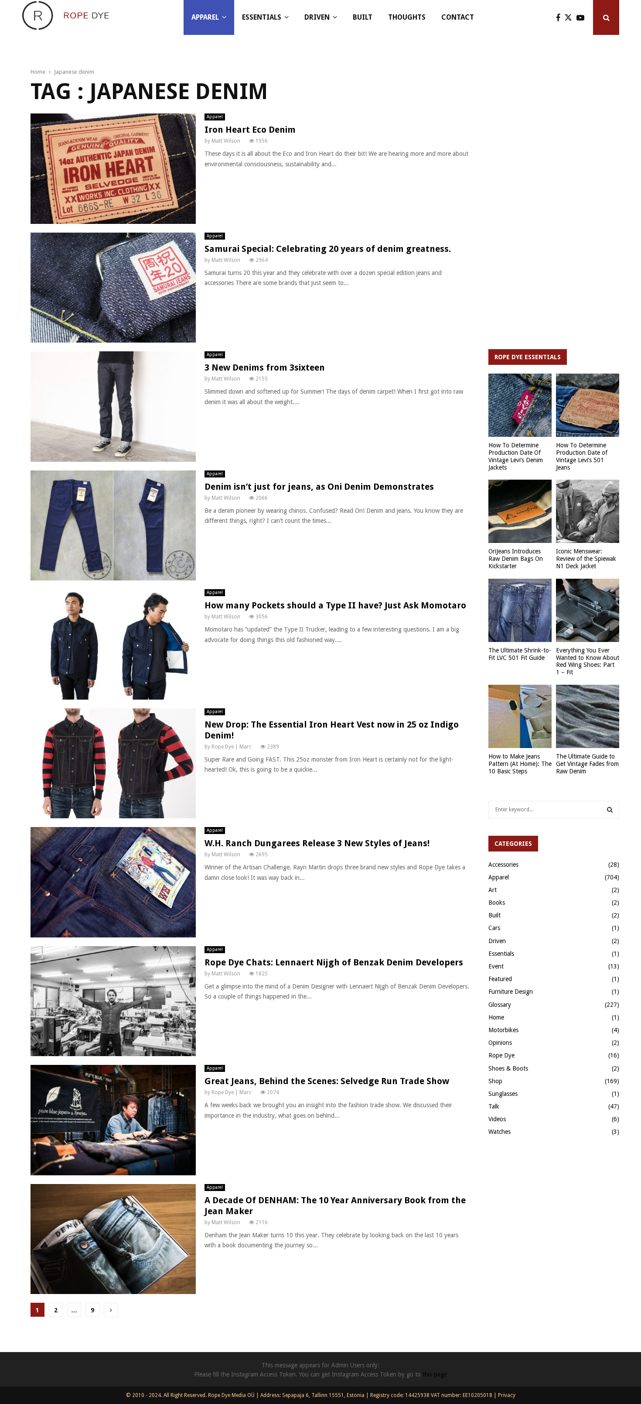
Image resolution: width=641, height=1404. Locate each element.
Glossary (499, 1004)
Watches (499, 1131)
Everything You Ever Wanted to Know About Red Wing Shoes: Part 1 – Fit (587, 661)
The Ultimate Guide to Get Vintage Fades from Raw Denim (587, 764)
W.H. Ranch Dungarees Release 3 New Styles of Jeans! (317, 843)
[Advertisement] (553, 201)
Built (362, 17)
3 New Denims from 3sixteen (265, 367)
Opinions (500, 1042)
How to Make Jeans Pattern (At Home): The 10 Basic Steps (520, 764)
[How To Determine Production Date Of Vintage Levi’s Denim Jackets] (520, 405)
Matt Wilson (225, 141)
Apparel (205, 17)
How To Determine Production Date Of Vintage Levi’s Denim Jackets (515, 456)
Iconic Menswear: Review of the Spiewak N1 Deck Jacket (586, 559)
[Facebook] (560, 17)
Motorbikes (503, 1029)
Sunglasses (503, 1093)
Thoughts (407, 17)
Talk (493, 1106)
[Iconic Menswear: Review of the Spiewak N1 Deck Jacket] (587, 511)
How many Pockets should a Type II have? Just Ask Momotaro (335, 605)
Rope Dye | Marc (231, 747)
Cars (494, 927)
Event (496, 966)
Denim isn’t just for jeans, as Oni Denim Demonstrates (319, 486)
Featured (500, 978)
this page (435, 1374)
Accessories (503, 864)
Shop (495, 1081)
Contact (457, 17)
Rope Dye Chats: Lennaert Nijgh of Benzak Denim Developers (334, 962)
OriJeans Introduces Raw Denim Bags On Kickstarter (515, 559)
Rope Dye (501, 1055)
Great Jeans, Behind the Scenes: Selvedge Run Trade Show (327, 1081)
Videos (497, 1119)
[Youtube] (582, 17)
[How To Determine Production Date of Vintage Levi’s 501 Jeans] (587, 405)
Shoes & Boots (508, 1068)
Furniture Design (510, 991)
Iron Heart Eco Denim (250, 129)
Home (496, 1017)
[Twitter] (570, 17)
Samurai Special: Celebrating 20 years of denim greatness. (328, 249)
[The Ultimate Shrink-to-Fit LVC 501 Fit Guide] (520, 610)
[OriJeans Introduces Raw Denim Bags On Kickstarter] (520, 511)
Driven (317, 17)
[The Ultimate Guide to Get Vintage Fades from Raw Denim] (587, 716)
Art (492, 889)
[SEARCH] (609, 809)
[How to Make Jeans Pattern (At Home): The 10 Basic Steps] (520, 716)
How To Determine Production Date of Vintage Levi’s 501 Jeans (581, 456)
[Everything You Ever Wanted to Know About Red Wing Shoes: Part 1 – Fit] (587, 610)
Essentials (261, 17)
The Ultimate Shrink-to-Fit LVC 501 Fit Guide (519, 654)
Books (496, 902)
